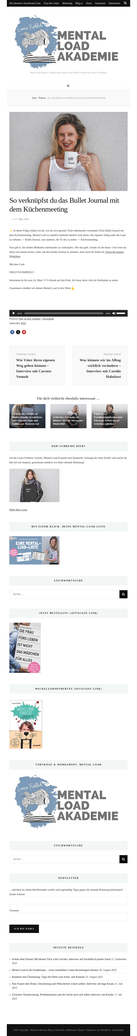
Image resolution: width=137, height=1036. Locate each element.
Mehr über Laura (18, 509)
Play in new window (30, 318)
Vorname (14, 910)
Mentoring (67, 3)
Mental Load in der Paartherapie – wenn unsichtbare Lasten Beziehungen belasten (55, 970)
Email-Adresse (17, 894)
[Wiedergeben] (13, 313)
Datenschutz (114, 3)
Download (48, 318)
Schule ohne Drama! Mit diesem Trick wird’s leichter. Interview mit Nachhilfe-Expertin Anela (61, 959)
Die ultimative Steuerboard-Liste (24, 3)
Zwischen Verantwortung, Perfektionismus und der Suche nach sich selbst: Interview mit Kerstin (62, 994)
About (89, 3)
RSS (23, 323)
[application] (68, 313)
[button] (12, 332)
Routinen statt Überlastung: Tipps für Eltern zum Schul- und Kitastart (48, 976)
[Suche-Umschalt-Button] (125, 3)
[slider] (121, 313)
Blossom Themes (76, 1030)
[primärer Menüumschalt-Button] (68, 85)
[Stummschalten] (114, 313)
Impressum (100, 3)
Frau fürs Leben (51, 3)
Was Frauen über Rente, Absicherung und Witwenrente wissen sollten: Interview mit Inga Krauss (63, 983)
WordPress (106, 1030)
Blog (78, 3)
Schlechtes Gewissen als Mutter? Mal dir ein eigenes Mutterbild (68, 420)
